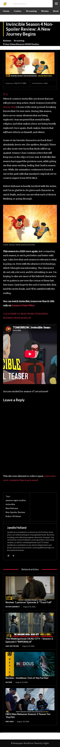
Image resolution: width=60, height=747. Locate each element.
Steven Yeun (9, 107)
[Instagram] (8, 555)
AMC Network (12, 646)
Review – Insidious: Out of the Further (27, 677)
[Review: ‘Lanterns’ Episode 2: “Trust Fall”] (30, 588)
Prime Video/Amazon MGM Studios (21, 44)
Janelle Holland (16, 527)
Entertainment (13, 607)
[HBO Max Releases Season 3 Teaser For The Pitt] (30, 700)
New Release (12, 508)
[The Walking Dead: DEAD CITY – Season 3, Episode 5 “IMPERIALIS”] (30, 625)
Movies (9, 682)
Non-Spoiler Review (15, 512)
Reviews (7, 40)
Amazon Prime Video (23, 305)
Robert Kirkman (13, 516)
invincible (10, 504)
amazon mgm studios (16, 500)
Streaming (19, 40)
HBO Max (10, 721)
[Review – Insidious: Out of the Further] (30, 664)
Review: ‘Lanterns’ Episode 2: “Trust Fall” (29, 602)
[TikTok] (13, 555)
